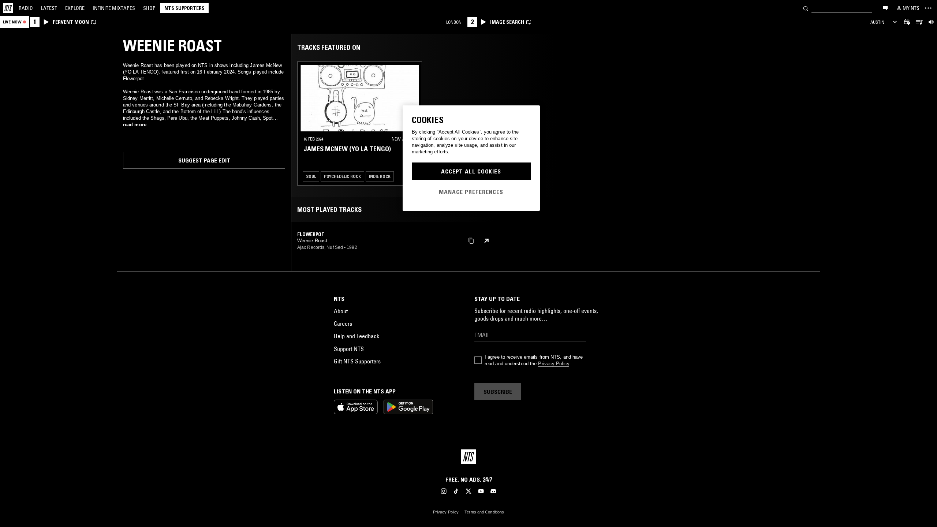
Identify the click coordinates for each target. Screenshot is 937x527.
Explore (75, 8)
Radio (26, 8)
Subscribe (498, 391)
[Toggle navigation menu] (928, 8)
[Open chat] (885, 7)
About (341, 311)
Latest (49, 8)
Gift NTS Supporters (357, 361)
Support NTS (349, 348)
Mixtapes (114, 8)
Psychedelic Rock (342, 176)
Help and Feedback (356, 336)
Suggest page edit (204, 160)
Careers (343, 323)
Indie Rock (380, 176)
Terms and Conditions (484, 512)
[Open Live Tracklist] (919, 22)
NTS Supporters (184, 8)
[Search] (805, 7)
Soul (311, 176)
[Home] (8, 8)
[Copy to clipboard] (471, 240)
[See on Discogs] (486, 240)
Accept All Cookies (471, 171)
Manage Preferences (471, 191)
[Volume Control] (931, 22)
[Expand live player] (895, 22)
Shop (149, 8)
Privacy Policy (553, 363)
